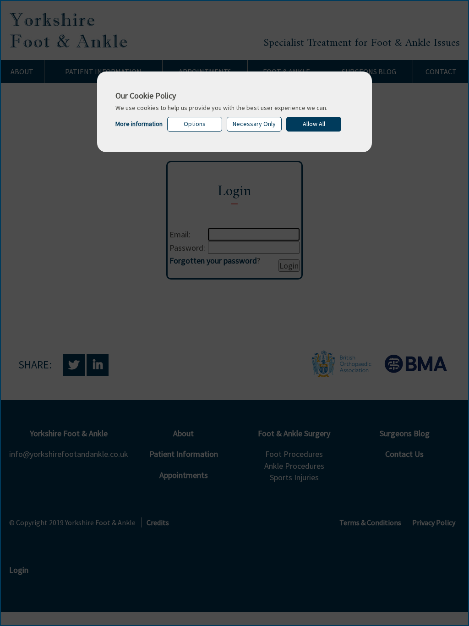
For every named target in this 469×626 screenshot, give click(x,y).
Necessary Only (254, 124)
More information (139, 124)
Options (195, 124)
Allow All (314, 124)
